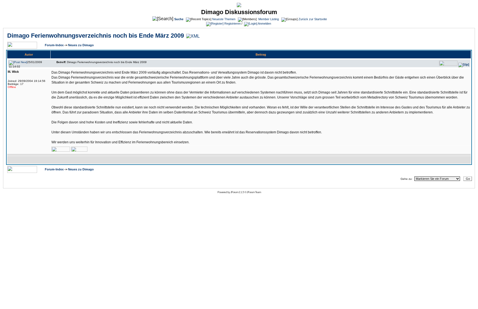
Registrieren (232, 23)
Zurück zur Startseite (312, 19)
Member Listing (268, 19)
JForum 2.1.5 (237, 192)
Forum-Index (54, 45)
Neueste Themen (223, 19)
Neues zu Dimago (81, 45)
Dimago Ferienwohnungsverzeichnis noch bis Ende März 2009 (95, 35)
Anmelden (264, 23)
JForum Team (254, 192)
